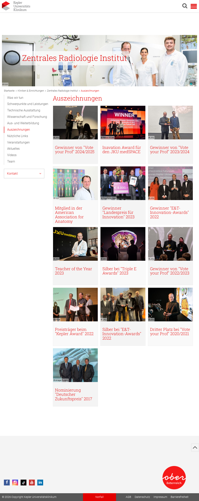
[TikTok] (23, 482)
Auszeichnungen (18, 129)
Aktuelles (13, 148)
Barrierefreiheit (180, 497)
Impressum (160, 497)
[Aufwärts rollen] (195, 447)
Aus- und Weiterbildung (23, 123)
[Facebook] (7, 482)
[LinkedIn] (40, 482)
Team (11, 161)
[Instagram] (15, 482)
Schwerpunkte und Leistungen (27, 104)
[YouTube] (32, 482)
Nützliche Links (17, 136)
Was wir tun (15, 98)
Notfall (99, 497)
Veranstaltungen (18, 142)
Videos (12, 155)
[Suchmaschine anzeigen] (185, 6)
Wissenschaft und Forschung (27, 117)
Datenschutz (142, 497)
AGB (128, 497)
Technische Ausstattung (23, 110)
